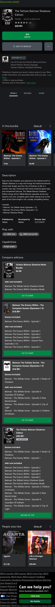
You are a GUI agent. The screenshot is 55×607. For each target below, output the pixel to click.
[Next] (50, 126)
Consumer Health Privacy (11, 599)
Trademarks (5, 605)
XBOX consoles (7, 573)
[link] (14, 148)
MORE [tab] (41, 93)
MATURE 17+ (17, 58)
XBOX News (16, 576)
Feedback (40, 576)
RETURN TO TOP (27, 515)
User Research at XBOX (11, 583)
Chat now (35, 596)
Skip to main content (9, 1)
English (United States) (10, 592)
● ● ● (48, 46)
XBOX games (20, 573)
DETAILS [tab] (13, 93)
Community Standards (10, 579)
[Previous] (45, 126)
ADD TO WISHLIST (23, 46)
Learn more (31, 82)
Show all (38, 125)
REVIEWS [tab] (27, 93)
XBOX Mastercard (17, 589)
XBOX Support (29, 576)
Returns (11, 586)
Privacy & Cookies (8, 602)
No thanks (35, 601)
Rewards (4, 589)
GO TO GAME (27, 295)
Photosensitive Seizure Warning (36, 579)
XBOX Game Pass (35, 573)
